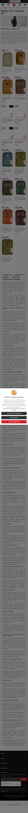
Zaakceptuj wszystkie (14, 421)
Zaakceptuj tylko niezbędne (14, 413)
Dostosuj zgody (14, 417)
